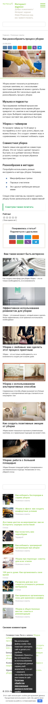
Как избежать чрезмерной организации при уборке (28, 546)
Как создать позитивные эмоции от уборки (23, 425)
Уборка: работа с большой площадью (19, 461)
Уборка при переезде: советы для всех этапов (30, 560)
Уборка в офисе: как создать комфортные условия (29, 510)
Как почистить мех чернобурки (24, 533)
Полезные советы (22, 501)
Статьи (5, 528)
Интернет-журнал (20, 5)
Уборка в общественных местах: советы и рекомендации (27, 611)
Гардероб (19, 537)
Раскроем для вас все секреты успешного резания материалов (29, 584)
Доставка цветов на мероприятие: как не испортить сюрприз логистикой (23, 523)
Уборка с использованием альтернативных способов (19, 385)
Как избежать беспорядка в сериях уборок (29, 496)
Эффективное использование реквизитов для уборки (21, 309)
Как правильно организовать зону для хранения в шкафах (29, 596)
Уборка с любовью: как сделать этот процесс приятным (22, 348)
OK (40, 701)
